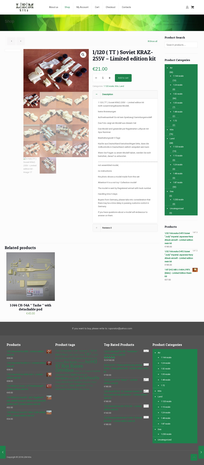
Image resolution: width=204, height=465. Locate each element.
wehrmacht (60, 389)
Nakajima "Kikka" (90, 382)
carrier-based (82, 358)
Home (165, 21)
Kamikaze (61, 378)
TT (87, 386)
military (58, 382)
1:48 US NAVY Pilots (76, 355)
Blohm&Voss (64, 358)
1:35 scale (177, 103)
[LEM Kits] (25, 7)
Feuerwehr (59, 363)
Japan (73, 374)
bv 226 (72, 358)
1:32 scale (177, 94)
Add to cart (123, 78)
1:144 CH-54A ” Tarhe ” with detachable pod (30, 307)
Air (171, 68)
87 (97, 355)
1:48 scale (177, 112)
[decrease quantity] (96, 78)
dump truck (92, 358)
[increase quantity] (110, 78)
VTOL (90, 386)
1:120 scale (189, 21)
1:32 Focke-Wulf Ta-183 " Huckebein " (74, 351)
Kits (116, 86)
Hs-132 (82, 371)
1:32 (57, 351)
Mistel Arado (67, 382)
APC (56, 358)
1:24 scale (177, 85)
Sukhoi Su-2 (64, 386)
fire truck (70, 362)
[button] (83, 54)
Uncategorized (177, 208)
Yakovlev (86, 389)
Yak (80, 389)
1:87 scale (177, 182)
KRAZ (71, 379)
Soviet (57, 386)
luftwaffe (91, 378)
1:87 (87, 354)
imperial (89, 371)
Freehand (81, 363)
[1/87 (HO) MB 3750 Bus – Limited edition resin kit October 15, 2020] (201, 452)
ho (87, 361)
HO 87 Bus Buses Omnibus (76, 366)
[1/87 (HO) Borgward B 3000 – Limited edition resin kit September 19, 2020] (3, 452)
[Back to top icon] (194, 457)
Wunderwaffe (72, 389)
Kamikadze (82, 375)
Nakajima (78, 382)
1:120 (93, 355)
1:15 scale (177, 155)
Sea (171, 191)
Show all (153, 41)
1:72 (175, 120)
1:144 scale (178, 76)
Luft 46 (78, 378)
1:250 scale (178, 199)
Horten (76, 371)
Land (176, 21)
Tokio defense (77, 385)
